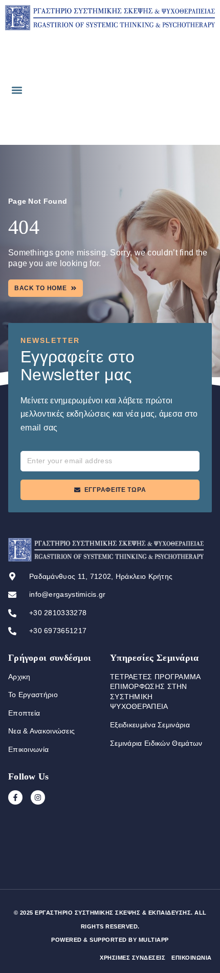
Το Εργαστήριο (33, 694)
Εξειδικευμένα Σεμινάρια (150, 725)
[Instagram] (38, 797)
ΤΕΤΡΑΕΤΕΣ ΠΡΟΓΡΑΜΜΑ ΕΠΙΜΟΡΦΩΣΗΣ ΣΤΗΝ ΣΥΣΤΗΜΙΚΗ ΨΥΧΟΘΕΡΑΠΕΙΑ (155, 692)
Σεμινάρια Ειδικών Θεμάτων (156, 743)
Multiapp (154, 940)
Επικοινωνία (28, 749)
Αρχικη (19, 677)
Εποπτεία (24, 713)
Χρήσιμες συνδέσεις (132, 958)
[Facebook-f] (15, 797)
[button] (16, 89)
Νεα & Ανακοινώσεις (41, 731)
